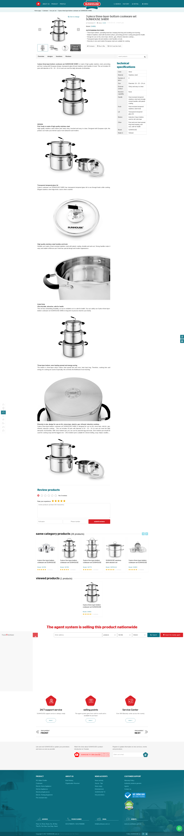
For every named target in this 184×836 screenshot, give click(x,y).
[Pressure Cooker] (3, 420)
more (50, 720)
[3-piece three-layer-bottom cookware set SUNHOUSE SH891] (92, 593)
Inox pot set (53, 10)
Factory (126, 4)
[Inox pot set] (3, 412)
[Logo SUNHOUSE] (92, 9)
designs (50, 56)
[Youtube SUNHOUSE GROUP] (182, 342)
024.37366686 (80, 824)
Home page (38, 3)
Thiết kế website (65, 834)
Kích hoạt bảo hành (115, 46)
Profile (63, 4)
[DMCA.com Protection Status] (129, 810)
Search (154, 635)
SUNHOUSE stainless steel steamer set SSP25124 (113, 562)
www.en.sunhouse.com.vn (132, 824)
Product (54, 4)
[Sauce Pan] (3, 423)
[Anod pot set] (3, 405)
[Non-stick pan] (3, 408)
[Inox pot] (3, 431)
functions (59, 56)
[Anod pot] (3, 427)
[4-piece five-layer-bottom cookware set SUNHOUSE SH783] (46, 548)
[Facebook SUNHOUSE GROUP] (182, 338)
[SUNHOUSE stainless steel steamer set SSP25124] (115, 548)
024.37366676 (69, 824)
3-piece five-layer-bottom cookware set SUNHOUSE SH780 (69, 562)
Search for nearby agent (172, 635)
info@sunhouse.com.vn (102, 824)
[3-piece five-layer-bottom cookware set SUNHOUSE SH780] (69, 548)
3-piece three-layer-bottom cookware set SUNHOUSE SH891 (75, 10)
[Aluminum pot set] (3, 416)
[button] (39, 29)
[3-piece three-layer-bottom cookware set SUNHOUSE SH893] (137, 548)
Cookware (45, 10)
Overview (41, 56)
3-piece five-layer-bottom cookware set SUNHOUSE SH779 (92, 562)
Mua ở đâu (101, 46)
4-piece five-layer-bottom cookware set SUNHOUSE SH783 (46, 562)
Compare (92, 46)
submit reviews (99, 521)
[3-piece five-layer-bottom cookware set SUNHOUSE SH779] (92, 548)
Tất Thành (75, 834)
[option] (59, 29)
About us (46, 4)
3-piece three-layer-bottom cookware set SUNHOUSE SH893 (138, 562)
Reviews (68, 56)
